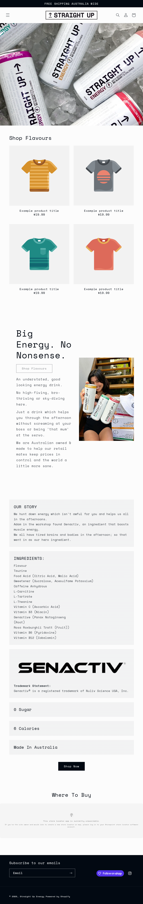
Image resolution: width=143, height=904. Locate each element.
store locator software (127, 825)
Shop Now (71, 766)
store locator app (59, 821)
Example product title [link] (39, 210)
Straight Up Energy (32, 896)
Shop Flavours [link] (34, 368)
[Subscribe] (71, 873)
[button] (8, 15)
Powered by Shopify (58, 896)
